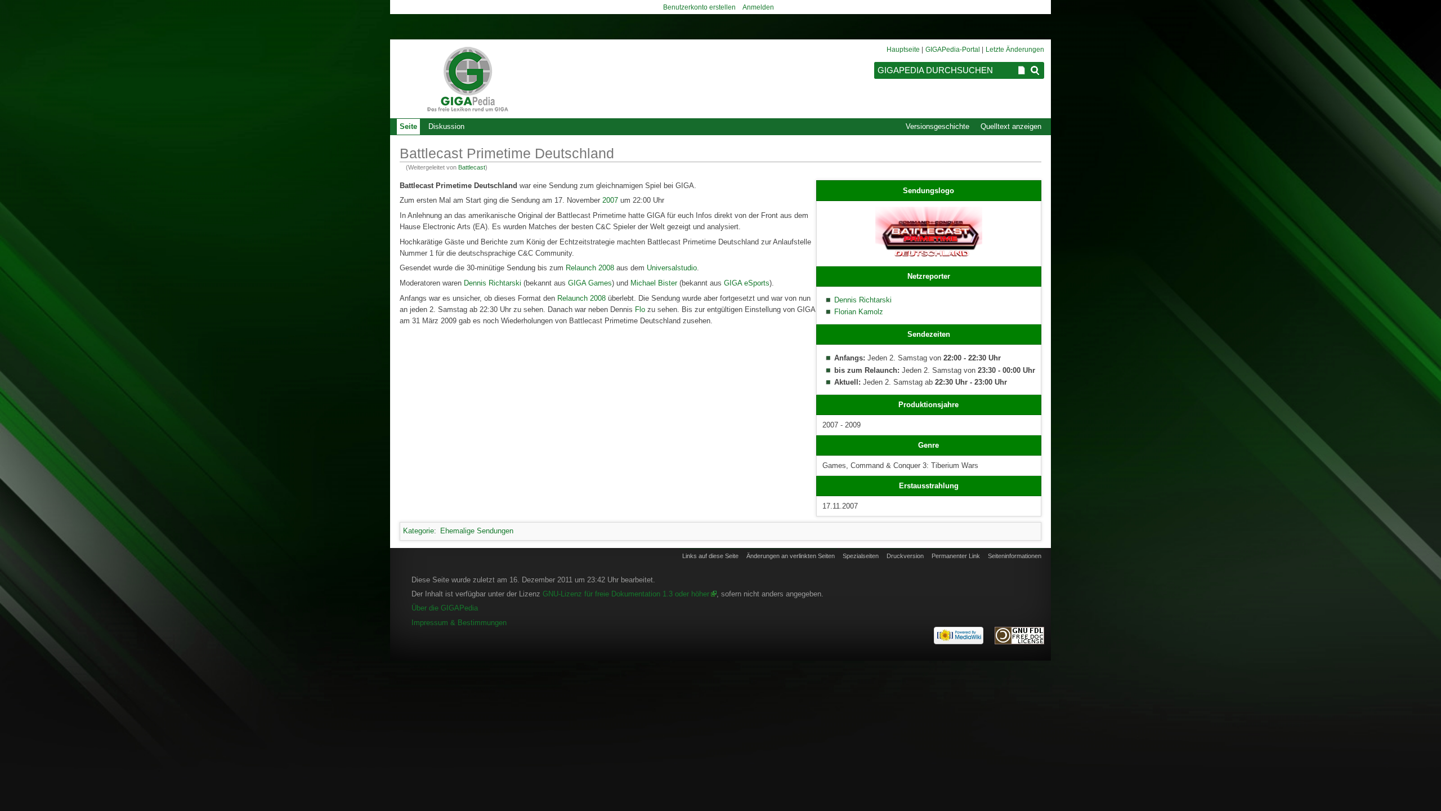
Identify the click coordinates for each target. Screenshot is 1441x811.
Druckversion (905, 555)
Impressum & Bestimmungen (459, 622)
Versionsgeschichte (937, 126)
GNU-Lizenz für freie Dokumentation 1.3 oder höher (626, 594)
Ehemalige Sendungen (476, 531)
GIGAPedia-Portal (952, 50)
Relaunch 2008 (590, 268)
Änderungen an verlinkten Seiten (790, 555)
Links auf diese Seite (710, 555)
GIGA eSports (746, 283)
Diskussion (446, 126)
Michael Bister (653, 283)
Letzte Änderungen (1015, 50)
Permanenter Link (956, 555)
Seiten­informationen (1014, 555)
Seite (408, 126)
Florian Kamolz (858, 312)
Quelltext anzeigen (1011, 126)
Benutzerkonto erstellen (699, 7)
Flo (640, 309)
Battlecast (471, 167)
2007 (610, 200)
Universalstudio (672, 268)
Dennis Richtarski (863, 300)
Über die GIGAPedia (444, 608)
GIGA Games (590, 283)
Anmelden (758, 7)
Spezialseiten (861, 555)
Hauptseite (903, 50)
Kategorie (418, 531)
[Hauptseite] (467, 78)
